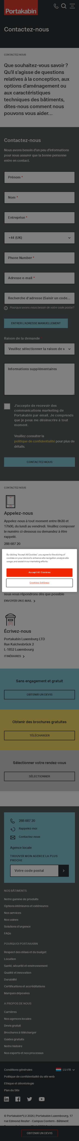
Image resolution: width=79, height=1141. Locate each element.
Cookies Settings (39, 583)
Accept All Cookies (39, 573)
